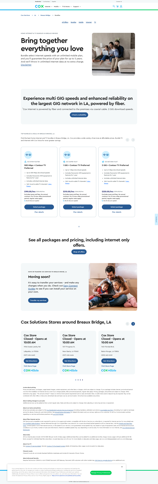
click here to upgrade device (103, 460)
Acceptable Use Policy (107, 410)
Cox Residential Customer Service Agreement (60, 410)
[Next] (133, 140)
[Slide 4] (82, 380)
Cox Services (25, 15)
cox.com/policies (58, 414)
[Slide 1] (79, 226)
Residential (38, 1)
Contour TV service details (33, 446)
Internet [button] (47, 6)
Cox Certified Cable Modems (31, 423)
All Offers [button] (65, 22)
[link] (79, 114)
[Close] (122, 467)
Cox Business (46, 1)
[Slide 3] (80, 380)
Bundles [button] (73, 22)
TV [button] (95, 22)
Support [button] (76, 6)
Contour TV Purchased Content (56, 446)
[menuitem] (48, 6)
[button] (114, 6)
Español (54, 1)
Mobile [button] (56, 6)
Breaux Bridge (45, 15)
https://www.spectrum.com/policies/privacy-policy (66, 475)
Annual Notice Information (62, 412)
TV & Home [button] (66, 6)
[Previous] (127, 140)
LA (35, 15)
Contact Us (119, 1)
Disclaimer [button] (26, 65)
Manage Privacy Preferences (101, 473)
